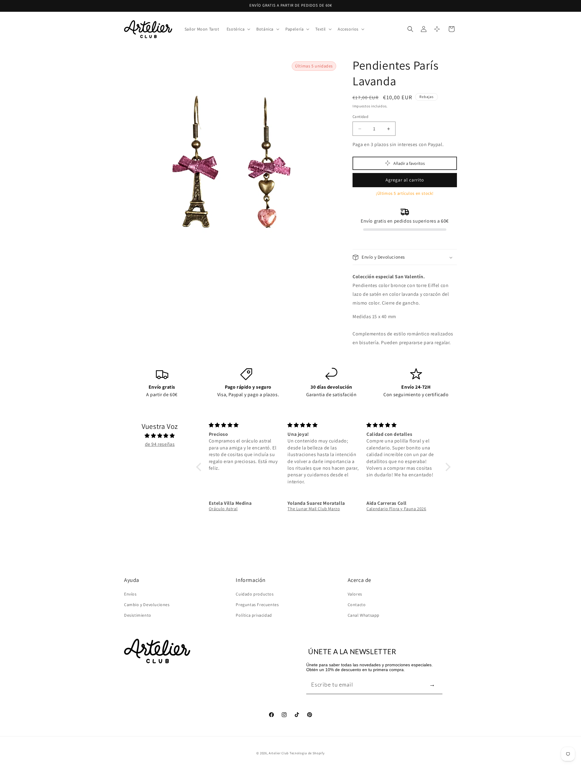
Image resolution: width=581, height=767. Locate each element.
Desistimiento (137, 615)
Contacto (357, 604)
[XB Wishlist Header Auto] (437, 29)
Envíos (130, 593)
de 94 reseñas (160, 444)
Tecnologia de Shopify (307, 753)
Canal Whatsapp (363, 615)
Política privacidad (254, 615)
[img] (159, 435)
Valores (355, 593)
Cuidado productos (255, 593)
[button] (238, 29)
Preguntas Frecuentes (257, 604)
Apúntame (432, 684)
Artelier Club (279, 753)
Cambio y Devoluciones (147, 604)
